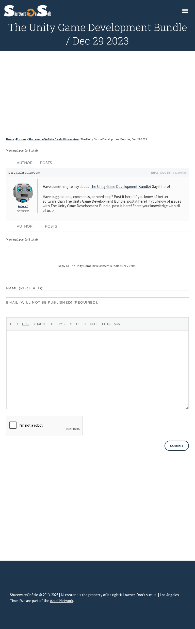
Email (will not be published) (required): (52, 302)
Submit (176, 446)
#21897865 (179, 172)
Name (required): (25, 288)
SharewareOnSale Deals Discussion (53, 139)
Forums (21, 139)
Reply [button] (154, 172)
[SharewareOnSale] (29, 10)
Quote (165, 172)
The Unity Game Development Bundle (120, 186)
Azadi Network (61, 600)
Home (10, 139)
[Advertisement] (97, 95)
